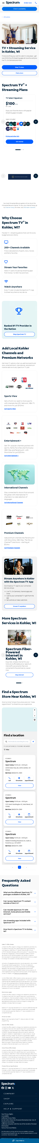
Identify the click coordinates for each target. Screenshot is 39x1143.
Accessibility (5, 1116)
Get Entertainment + (11, 456)
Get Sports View (10, 409)
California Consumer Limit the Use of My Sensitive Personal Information (18, 1125)
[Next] (36, 121)
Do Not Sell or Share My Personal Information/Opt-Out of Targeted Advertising (18, 1121)
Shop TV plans (19, 67)
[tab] (19, 1093)
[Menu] (3, 3)
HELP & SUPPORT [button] (13, 1109)
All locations (6, 17)
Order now (28, 3)
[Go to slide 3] (23, 149)
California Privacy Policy (8, 1118)
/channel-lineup (9, 207)
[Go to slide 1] (18, 149)
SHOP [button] (7, 1099)
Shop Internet (19, 675)
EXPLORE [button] (9, 1104)
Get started (19, 142)
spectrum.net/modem (7, 1039)
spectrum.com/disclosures (20, 973)
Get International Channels (13, 502)
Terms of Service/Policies (8, 1128)
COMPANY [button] (9, 1093)
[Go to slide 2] (21, 149)
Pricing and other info (12, 136)
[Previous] (3, 121)
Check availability (19, 9)
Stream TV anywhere (19, 606)
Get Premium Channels (12, 548)
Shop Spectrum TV (19, 334)
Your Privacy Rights (7, 1114)
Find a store (19, 73)
